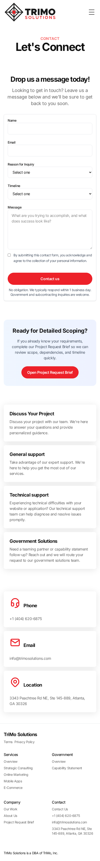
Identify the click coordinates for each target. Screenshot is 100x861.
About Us (10, 816)
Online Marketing (16, 774)
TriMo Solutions (20, 734)
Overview (10, 761)
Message (14, 207)
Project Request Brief (19, 822)
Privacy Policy (24, 742)
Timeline (14, 186)
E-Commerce (13, 788)
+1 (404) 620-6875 (66, 816)
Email (12, 142)
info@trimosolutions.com (69, 822)
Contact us (49, 278)
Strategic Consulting (18, 768)
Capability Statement (67, 768)
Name (12, 120)
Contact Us (60, 809)
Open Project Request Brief (50, 372)
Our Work (10, 809)
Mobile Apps (13, 781)
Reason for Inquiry (21, 164)
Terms (8, 742)
